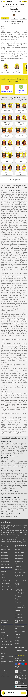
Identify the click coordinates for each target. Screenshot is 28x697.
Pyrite (2, 650)
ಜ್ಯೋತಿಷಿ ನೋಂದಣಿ (19, 617)
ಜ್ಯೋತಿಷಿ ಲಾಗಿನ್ (18, 614)
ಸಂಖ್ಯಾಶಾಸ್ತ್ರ (17, 599)
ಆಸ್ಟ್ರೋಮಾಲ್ (18, 549)
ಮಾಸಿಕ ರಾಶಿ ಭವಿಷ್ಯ (5, 561)
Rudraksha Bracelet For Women (7, 663)
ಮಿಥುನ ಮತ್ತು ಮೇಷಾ (7, 111)
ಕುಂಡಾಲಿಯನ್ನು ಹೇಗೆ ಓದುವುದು (19, 562)
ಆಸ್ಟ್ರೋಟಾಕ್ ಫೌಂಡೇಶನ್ (6, 589)
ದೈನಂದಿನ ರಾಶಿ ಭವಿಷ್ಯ (5, 549)
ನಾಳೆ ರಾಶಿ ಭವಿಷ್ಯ (4, 555)
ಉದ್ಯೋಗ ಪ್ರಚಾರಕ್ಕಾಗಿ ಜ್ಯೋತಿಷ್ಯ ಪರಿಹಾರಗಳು (20, 606)
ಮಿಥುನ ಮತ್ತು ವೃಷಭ (21, 111)
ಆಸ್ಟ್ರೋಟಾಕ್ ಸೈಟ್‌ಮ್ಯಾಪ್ (6, 586)
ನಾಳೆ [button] (14, 18)
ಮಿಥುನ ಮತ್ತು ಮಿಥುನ (7, 123)
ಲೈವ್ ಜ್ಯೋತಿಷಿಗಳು (19, 558)
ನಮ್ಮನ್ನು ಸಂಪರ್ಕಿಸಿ (19, 647)
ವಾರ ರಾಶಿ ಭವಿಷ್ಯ (4, 558)
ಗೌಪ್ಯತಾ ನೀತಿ (17, 634)
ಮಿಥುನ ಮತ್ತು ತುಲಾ (7, 148)
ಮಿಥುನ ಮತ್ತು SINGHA (7, 136)
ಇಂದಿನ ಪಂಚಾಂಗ (19, 555)
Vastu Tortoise (4, 635)
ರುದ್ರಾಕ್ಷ (2, 629)
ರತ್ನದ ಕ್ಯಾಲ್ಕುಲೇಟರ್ (5, 638)
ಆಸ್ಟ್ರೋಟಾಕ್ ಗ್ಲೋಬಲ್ (6, 676)
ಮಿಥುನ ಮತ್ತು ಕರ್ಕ (21, 123)
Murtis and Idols (5, 667)
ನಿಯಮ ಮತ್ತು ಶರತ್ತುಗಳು (20, 631)
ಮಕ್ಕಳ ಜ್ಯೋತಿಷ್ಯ (18, 590)
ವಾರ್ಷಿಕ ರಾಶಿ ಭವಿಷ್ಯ (5, 564)
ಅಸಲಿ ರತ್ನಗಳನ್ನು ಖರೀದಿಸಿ (6, 644)
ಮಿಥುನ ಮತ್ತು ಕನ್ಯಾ (21, 136)
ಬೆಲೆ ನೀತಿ (17, 643)
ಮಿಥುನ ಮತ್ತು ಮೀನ (21, 173)
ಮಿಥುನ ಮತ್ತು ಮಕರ (21, 160)
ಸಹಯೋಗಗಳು (4, 571)
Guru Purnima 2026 (6, 583)
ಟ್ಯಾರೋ (2, 574)
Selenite (3, 653)
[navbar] (2, 1)
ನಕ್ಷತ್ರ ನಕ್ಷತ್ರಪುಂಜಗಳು (19, 596)
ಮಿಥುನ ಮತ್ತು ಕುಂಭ (7, 173)
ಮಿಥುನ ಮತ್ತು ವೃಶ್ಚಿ (21, 148)
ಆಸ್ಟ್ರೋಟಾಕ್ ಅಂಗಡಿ (19, 552)
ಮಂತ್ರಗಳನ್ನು (17, 602)
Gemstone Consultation (7, 641)
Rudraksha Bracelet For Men (7, 657)
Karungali (3, 632)
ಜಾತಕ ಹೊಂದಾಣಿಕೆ (19, 569)
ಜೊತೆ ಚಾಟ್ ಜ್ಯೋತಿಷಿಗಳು (20, 572)
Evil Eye (3, 626)
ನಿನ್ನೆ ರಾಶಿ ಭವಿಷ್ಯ (4, 552)
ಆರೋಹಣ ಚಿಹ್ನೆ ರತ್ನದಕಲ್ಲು (20, 593)
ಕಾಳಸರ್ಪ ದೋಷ (18, 587)
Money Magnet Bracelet (7, 673)
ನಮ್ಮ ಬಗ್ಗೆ (17, 640)
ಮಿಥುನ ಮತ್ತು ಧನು (7, 160)
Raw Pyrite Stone (5, 670)
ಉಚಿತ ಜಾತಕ (18, 566)
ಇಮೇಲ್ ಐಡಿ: (20, 659)
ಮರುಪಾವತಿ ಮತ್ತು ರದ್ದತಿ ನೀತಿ (20, 627)
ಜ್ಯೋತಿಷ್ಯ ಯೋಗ (18, 584)
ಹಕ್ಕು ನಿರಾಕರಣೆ (18, 637)
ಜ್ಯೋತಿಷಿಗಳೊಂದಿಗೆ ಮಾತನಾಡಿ (19, 576)
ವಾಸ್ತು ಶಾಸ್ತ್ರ (3, 577)
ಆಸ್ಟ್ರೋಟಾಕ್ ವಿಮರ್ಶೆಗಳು (20, 580)
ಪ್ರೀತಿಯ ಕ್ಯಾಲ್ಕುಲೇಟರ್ (5, 580)
